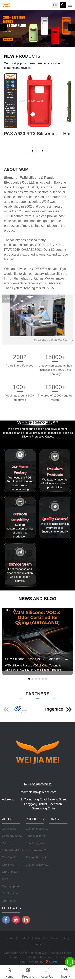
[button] (3, 21)
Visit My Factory (62, 328)
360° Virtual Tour (12, 838)
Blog (66, 926)
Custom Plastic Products (41, 816)
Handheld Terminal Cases (42, 824)
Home (10, 926)
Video (5, 831)
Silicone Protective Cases (42, 845)
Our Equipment (11, 874)
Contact (37, 932)
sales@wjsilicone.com (41, 780)
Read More (41, 328)
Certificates (9, 816)
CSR (5, 867)
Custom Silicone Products (42, 852)
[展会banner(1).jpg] (37, 22)
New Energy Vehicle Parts (42, 831)
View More (10, 127)
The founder (10, 845)
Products (24, 926)
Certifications (10, 881)
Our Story (8, 852)
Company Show (12, 824)
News (55, 926)
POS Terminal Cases (39, 838)
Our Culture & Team (14, 860)
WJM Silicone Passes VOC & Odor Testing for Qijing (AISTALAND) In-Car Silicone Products (34, 647)
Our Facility (9, 888)
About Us (41, 926)
